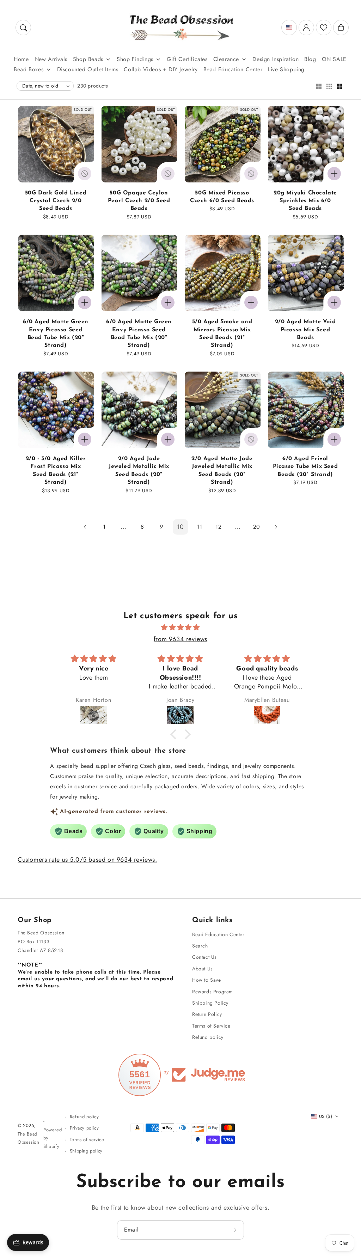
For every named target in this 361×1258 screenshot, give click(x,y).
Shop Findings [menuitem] (135, 59)
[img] (180, 627)
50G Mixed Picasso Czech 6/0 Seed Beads (222, 197)
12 (218, 527)
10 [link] (180, 526)
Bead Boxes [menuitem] (28, 69)
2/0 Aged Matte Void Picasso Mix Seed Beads (305, 330)
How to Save (206, 979)
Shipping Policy (210, 1002)
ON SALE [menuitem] (334, 59)
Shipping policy (86, 1151)
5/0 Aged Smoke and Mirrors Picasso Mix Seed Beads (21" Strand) (222, 333)
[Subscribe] (236, 1229)
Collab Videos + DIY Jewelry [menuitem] (160, 69)
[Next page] (275, 527)
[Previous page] (85, 527)
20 (256, 527)
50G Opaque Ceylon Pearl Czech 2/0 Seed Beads (139, 201)
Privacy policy (84, 1128)
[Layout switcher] (318, 87)
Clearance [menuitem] (226, 59)
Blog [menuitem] (310, 59)
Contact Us (204, 957)
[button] (23, 27)
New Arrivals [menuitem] (51, 59)
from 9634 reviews (180, 639)
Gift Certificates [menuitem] (187, 59)
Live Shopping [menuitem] (286, 69)
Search (200, 945)
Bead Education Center (218, 934)
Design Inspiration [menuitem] (275, 59)
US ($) (325, 1116)
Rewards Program (212, 991)
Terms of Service (211, 1025)
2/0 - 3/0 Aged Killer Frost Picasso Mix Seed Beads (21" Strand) (56, 470)
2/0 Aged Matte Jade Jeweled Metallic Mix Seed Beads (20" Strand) (221, 470)
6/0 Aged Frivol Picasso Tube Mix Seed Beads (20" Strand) (305, 466)
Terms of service (87, 1139)
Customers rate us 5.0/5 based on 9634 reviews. (87, 859)
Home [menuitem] (21, 59)
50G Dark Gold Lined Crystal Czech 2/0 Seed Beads (55, 201)
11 (199, 527)
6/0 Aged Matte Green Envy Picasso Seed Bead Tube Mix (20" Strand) (55, 333)
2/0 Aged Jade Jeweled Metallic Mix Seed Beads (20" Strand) (139, 470)
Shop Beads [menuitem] (88, 59)
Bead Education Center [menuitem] (233, 69)
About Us (202, 968)
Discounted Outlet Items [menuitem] (87, 69)
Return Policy (207, 1014)
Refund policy (208, 1037)
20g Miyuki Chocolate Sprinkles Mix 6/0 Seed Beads (305, 201)
